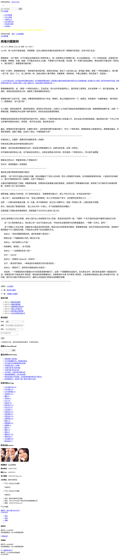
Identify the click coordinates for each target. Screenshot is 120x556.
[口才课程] (4, 11)
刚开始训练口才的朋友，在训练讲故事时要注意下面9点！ (23, 377)
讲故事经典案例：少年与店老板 (15, 374)
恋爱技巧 (8, 412)
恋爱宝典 (8, 414)
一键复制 (7, 550)
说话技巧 (8, 394)
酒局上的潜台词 (16, 309)
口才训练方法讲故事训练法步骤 (15, 363)
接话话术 (8, 441)
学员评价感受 (9, 24)
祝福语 (7, 425)
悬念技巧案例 (11, 290)
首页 (13, 34)
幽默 (7, 396)
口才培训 (8, 409)
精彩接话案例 (15, 302)
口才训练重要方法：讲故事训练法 (15, 361)
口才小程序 (8, 17)
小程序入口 (8, 19)
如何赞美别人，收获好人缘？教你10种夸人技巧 (20, 379)
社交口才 (8, 407)
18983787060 (15, 2)
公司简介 (7, 26)
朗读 (7, 427)
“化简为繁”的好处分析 (11, 370)
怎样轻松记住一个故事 (12, 365)
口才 (7, 400)
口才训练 (8, 389)
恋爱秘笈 (8, 418)
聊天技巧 (8, 405)
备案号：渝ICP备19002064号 (10, 510)
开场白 (7, 398)
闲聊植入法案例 (12, 294)
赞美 (7, 421)
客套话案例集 (15, 304)
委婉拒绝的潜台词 (17, 306)
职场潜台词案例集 (17, 311)
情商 (7, 430)
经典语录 (8, 423)
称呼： (3, 321)
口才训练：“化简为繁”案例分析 (14, 372)
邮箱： (3, 325)
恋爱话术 (8, 416)
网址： (3, 329)
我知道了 (5, 536)
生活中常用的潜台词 (18, 313)
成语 (7, 432)
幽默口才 (8, 434)
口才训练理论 (10, 391)
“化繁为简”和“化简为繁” (12, 368)
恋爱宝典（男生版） (11, 359)
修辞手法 (8, 436)
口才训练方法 (9, 22)
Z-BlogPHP (4, 512)
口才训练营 (8, 15)
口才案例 (10, 286)
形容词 (8, 403)
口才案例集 (20, 34)
